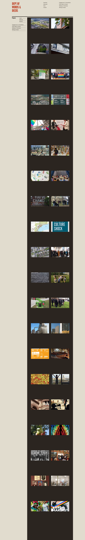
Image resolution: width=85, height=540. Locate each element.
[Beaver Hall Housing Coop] (40, 531)
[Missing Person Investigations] (60, 99)
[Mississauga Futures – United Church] (60, 430)
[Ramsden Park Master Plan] (40, 455)
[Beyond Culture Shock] (60, 227)
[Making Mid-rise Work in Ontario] (60, 531)
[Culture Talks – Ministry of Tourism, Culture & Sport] (60, 455)
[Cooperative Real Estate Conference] (40, 150)
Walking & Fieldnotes (63, 6)
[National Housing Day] (40, 328)
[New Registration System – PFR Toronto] (40, 176)
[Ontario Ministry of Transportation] (40, 227)
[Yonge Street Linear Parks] (40, 74)
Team (44, 6)
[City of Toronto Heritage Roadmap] (40, 404)
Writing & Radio (62, 7)
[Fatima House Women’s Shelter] (60, 23)
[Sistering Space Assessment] (60, 49)
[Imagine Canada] (60, 125)
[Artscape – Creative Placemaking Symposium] (40, 201)
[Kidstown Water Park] (40, 49)
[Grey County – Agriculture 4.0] (40, 379)
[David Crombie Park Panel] (40, 252)
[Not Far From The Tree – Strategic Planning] (40, 430)
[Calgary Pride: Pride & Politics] (40, 125)
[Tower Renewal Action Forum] (60, 328)
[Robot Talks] (40, 303)
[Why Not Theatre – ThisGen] (60, 176)
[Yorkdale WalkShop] (60, 303)
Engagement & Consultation (65, 2)
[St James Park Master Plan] (60, 201)
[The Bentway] (60, 252)
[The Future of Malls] (40, 277)
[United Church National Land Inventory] (60, 354)
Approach (45, 4)
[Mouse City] (60, 150)
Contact (45, 7)
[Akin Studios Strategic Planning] (60, 481)
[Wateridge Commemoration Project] (40, 99)
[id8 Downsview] (40, 23)
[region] (18, 7)
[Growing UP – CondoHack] (60, 379)
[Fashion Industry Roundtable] (60, 404)
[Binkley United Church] (40, 481)
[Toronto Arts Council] (60, 506)
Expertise (45, 2)
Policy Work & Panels (63, 4)
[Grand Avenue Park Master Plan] (60, 277)
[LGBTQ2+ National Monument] (60, 74)
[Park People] (40, 506)
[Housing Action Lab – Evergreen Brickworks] (40, 354)
